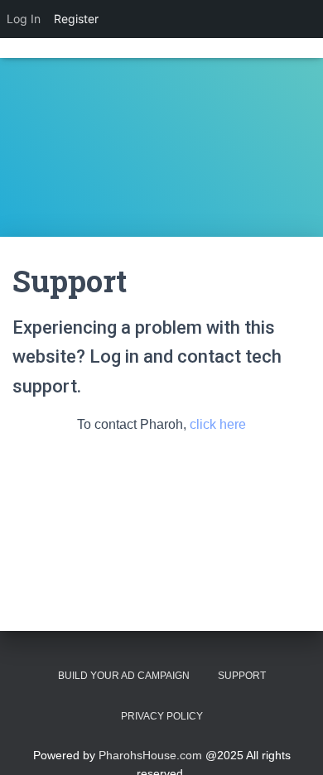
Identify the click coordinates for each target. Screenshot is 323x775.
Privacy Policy (162, 716)
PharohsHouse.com (150, 755)
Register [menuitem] (76, 19)
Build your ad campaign (124, 675)
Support (242, 675)
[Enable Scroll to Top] (290, 742)
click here (216, 424)
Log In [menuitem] (24, 19)
